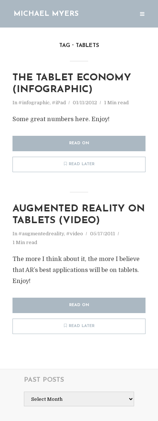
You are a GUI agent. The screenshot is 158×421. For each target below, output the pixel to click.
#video (74, 233)
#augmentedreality (41, 233)
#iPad (59, 102)
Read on (79, 143)
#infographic (34, 102)
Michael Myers (46, 14)
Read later (81, 164)
